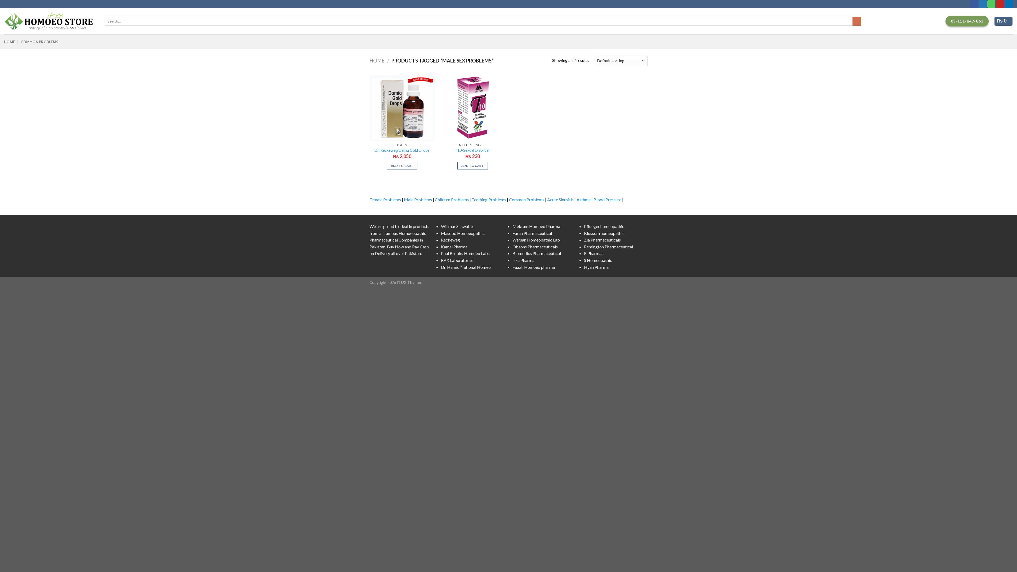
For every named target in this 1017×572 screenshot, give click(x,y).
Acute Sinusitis (560, 199)
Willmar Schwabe (457, 226)
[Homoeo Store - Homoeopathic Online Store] (50, 21)
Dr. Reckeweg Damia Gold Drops (402, 150)
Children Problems (452, 199)
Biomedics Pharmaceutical (536, 253)
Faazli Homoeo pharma (533, 267)
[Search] (857, 21)
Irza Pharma (523, 260)
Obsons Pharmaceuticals (535, 246)
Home (9, 42)
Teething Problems (489, 199)
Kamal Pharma (454, 246)
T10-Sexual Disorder (472, 150)
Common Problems (39, 42)
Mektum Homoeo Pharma (536, 226)
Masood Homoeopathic (463, 233)
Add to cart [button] (402, 165)
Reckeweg (450, 239)
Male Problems (418, 199)
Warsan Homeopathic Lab (536, 239)
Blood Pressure (607, 199)
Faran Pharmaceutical (532, 233)
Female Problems (385, 199)
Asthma (584, 199)
